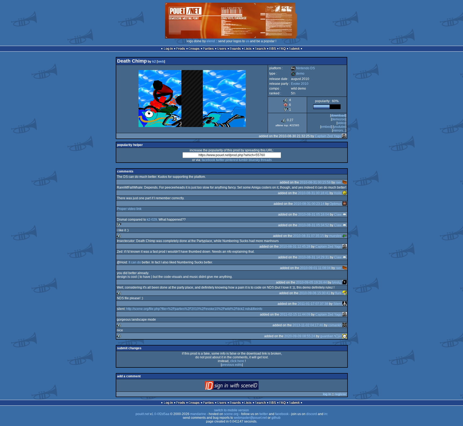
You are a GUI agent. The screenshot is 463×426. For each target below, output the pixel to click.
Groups (194, 49)
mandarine (198, 414)
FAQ (282, 49)
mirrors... (339, 130)
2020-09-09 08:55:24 (299, 336)
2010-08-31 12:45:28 (294, 246)
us (247, 41)
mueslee (335, 236)
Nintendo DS (303, 68)
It (129, 262)
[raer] (344, 182)
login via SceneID (241, 386)
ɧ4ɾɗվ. (337, 282)
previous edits (232, 365)
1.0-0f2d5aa (160, 414)
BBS (272, 49)
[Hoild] (344, 193)
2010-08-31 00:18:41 (313, 193)
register (341, 394)
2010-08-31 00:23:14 (309, 204)
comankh (335, 325)
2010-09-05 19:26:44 (311, 282)
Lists (248, 49)
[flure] (344, 293)
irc (326, 414)
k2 (154, 61)
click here (237, 361)
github (276, 418)
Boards (235, 49)
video (341, 123)
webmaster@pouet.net (250, 418)
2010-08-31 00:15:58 (315, 182)
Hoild (338, 193)
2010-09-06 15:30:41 (314, 293)
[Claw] (344, 214)
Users (221, 49)
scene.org (231, 414)
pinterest (231, 160)
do (139, 262)
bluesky (254, 160)
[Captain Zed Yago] (344, 136)
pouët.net (142, 414)
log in (327, 394)
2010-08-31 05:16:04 (313, 214)
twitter (220, 160)
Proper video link (129, 209)
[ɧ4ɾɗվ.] (344, 282)
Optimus (336, 204)
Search (260, 49)
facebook (208, 160)
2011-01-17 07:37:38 (313, 304)
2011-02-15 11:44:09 (295, 314)
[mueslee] (344, 236)
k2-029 (152, 219)
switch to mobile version (231, 410)
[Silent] (344, 304)
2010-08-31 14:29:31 (313, 257)
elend (211, 41)
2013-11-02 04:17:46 (308, 325)
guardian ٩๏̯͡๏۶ (331, 336)
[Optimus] (344, 204)
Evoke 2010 (299, 84)
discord (311, 414)
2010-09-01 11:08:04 (315, 268)
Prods (180, 49)
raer (339, 182)
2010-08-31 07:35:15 (308, 236)
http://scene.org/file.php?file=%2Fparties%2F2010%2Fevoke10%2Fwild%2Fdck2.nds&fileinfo (194, 309)
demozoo (338, 119)
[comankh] (344, 325)
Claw (338, 214)
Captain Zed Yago (328, 136)
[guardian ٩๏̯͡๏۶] (344, 336)
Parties (208, 49)
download (338, 115)
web (161, 61)
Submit (294, 49)
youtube (339, 127)
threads (266, 160)
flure (338, 293)
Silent (337, 304)
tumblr (243, 160)
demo (297, 73)
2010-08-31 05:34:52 (313, 225)
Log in (168, 49)
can (133, 262)
